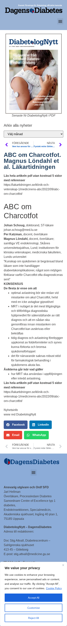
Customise (33, 607)
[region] (33, 594)
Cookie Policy (54, 588)
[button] (60, 21)
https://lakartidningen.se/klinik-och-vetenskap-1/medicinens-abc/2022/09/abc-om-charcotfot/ (32, 189)
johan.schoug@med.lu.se (20, 229)
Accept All (33, 597)
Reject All (33, 617)
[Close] (63, 565)
